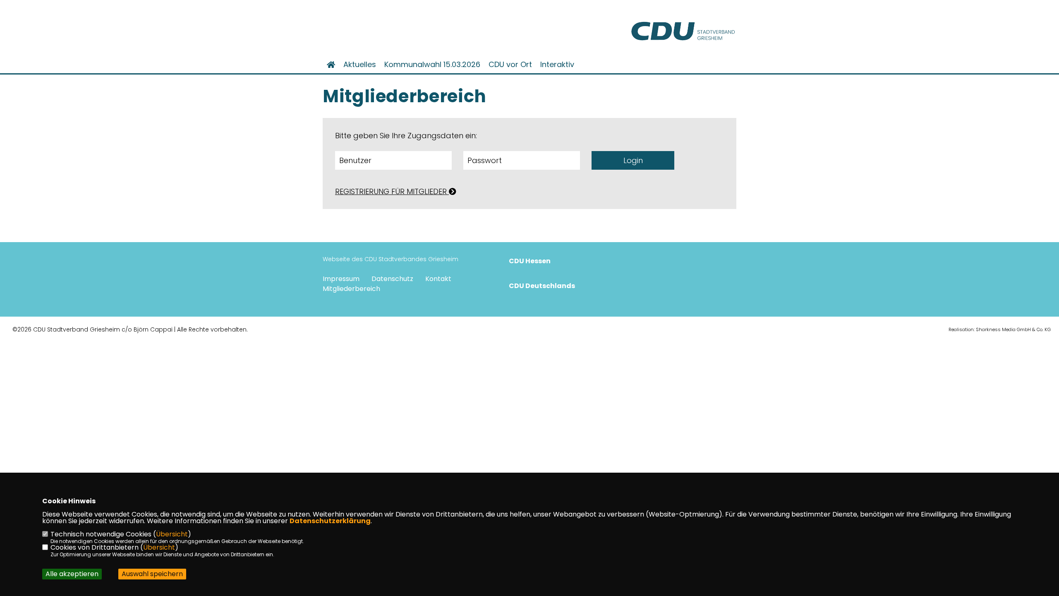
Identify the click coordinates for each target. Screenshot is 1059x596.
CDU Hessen (530, 261)
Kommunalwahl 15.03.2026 (432, 64)
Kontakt (438, 279)
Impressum (341, 279)
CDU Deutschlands (542, 286)
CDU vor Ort (510, 64)
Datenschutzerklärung (330, 521)
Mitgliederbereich (351, 288)
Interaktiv (557, 64)
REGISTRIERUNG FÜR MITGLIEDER (392, 191)
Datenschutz (392, 279)
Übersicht (172, 534)
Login (633, 160)
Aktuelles (359, 64)
